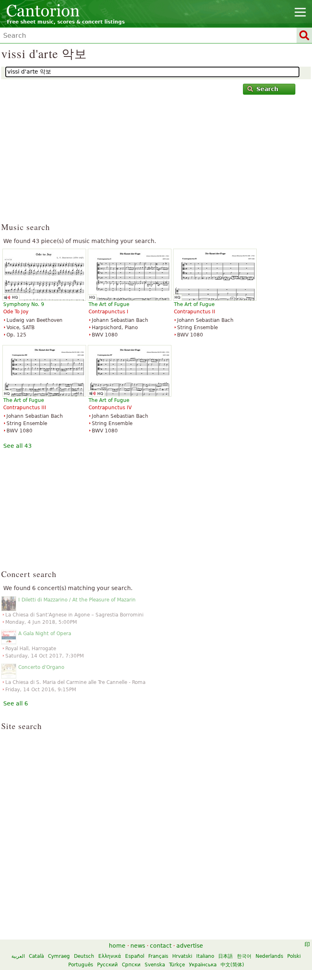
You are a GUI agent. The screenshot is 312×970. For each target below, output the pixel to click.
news (137, 945)
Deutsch (84, 956)
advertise (189, 945)
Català (36, 956)
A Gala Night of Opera (44, 633)
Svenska (155, 965)
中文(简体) (232, 965)
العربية (18, 956)
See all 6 (15, 703)
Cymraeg (59, 956)
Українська (203, 965)
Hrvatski (182, 956)
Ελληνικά (109, 956)
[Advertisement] (156, 162)
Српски (131, 965)
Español (134, 956)
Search (267, 89)
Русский (107, 965)
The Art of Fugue (109, 304)
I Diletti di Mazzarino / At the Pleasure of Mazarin (77, 600)
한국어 (244, 956)
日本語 (225, 956)
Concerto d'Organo (41, 667)
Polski (294, 956)
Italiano (205, 956)
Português (80, 965)
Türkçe (177, 965)
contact (160, 945)
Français (158, 956)
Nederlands (269, 956)
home (117, 945)
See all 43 (17, 446)
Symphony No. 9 (23, 304)
